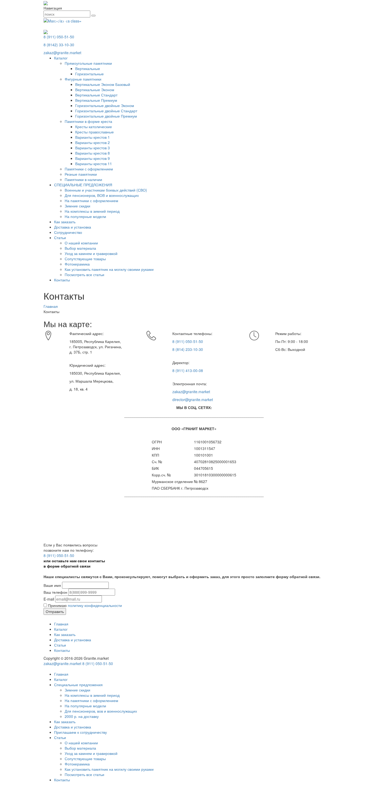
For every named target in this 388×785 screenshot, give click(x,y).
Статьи (60, 237)
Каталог (61, 58)
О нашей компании (81, 242)
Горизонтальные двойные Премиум (106, 116)
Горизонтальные (89, 73)
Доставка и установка (72, 227)
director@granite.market (192, 399)
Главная (61, 623)
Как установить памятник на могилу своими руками (109, 269)
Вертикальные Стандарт (96, 94)
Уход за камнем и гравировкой (91, 253)
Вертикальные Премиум (96, 100)
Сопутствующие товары (85, 258)
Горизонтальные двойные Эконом (104, 105)
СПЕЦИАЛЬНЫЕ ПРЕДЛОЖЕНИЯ (83, 184)
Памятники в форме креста (88, 121)
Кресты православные (94, 131)
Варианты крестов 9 (92, 158)
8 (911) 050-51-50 (59, 36)
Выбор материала (80, 248)
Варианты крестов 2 (92, 142)
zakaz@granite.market (62, 52)
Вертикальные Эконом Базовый (102, 84)
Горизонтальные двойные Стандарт (106, 110)
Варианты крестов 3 (92, 147)
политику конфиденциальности (95, 605)
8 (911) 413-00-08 (187, 370)
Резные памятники (81, 174)
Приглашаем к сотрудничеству (80, 732)
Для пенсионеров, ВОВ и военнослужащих (102, 195)
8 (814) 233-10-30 (187, 349)
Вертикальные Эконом (94, 89)
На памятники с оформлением (91, 200)
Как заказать (64, 221)
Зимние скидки (77, 205)
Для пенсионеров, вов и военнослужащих (101, 711)
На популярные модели (85, 216)
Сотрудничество (68, 232)
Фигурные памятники (83, 79)
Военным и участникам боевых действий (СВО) (106, 190)
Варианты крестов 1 (92, 137)
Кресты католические (93, 126)
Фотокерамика (77, 264)
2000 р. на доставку (82, 716)
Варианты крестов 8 (92, 153)
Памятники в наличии (83, 179)
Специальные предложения (78, 684)
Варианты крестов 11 (93, 163)
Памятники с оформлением (89, 168)
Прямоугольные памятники (88, 63)
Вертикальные (87, 68)
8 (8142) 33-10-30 (59, 44)
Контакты (62, 279)
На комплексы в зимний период (92, 211)
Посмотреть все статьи (84, 274)
